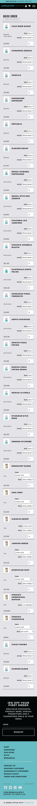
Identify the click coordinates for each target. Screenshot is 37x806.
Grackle (16, 75)
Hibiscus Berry (20, 519)
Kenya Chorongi (21, 319)
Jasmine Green (20, 543)
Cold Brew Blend (21, 26)
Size (26, 33)
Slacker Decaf (20, 148)
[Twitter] (10, 787)
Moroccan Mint (20, 570)
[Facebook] (6, 787)
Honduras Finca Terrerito (21, 295)
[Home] (16, 6)
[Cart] (29, 6)
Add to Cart (11, 19)
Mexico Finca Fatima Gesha (19, 368)
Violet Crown (19, 644)
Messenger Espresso (18, 99)
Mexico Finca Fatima (19, 343)
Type (17, 472)
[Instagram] (15, 787)
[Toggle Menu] (33, 6)
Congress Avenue (22, 50)
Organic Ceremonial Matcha (18, 597)
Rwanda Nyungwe (22, 441)
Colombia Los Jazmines (19, 221)
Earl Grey (17, 492)
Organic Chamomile (18, 618)
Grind (19, 37)
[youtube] (20, 787)
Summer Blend (20, 669)
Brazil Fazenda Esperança (20, 172)
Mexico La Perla (21, 392)
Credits (28, 802)
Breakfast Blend (21, 466)
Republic (17, 124)
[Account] (26, 6)
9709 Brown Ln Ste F (14, 792)
